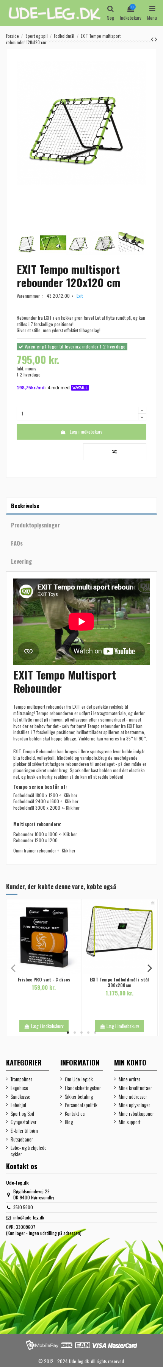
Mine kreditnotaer (135, 1088)
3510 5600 (23, 1207)
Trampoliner (21, 1079)
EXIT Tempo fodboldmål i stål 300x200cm (119, 982)
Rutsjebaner (22, 1139)
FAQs (17, 543)
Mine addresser (133, 1096)
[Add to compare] (114, 451)
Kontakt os (75, 1113)
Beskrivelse (25, 505)
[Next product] (156, 39)
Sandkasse (20, 1096)
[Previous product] (153, 39)
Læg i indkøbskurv (86, 431)
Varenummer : (31, 296)
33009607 (25, 1227)
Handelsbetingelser (83, 1088)
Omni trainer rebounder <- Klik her (44, 850)
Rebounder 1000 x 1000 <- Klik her (45, 834)
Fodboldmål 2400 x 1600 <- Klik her (45, 801)
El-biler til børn (24, 1131)
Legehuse (19, 1088)
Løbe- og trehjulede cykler (29, 1151)
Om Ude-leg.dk (79, 1079)
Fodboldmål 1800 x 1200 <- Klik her (45, 795)
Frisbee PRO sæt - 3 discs (44, 979)
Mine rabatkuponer (136, 1113)
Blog (69, 1122)
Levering (21, 561)
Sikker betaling (79, 1096)
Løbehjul (18, 1105)
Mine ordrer (129, 1079)
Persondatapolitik (81, 1105)
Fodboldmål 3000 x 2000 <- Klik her (46, 807)
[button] (68, 1032)
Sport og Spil (22, 1113)
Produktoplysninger (35, 525)
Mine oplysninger (134, 1105)
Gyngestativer (23, 1122)
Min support (130, 1122)
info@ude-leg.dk (28, 1217)
